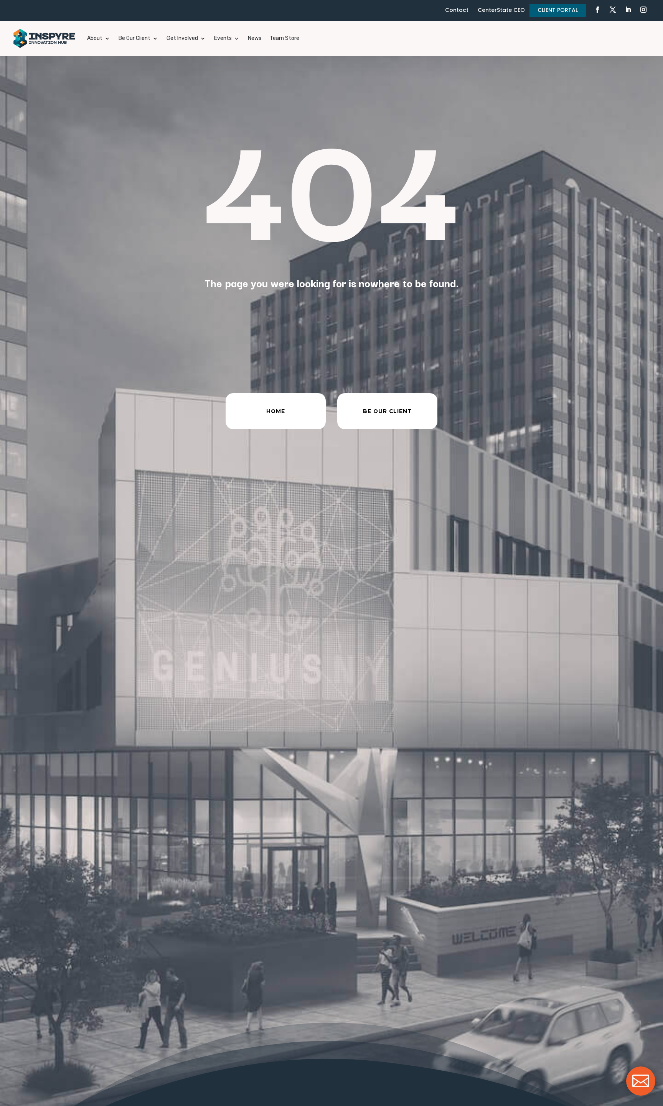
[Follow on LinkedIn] (628, 9)
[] (640, 1093)
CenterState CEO (501, 10)
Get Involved (182, 38)
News (254, 38)
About (94, 38)
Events (223, 38)
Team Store (284, 38)
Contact (456, 10)
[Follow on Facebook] (597, 9)
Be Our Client (134, 38)
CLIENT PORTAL (558, 10)
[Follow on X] (613, 9)
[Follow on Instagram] (643, 9)
